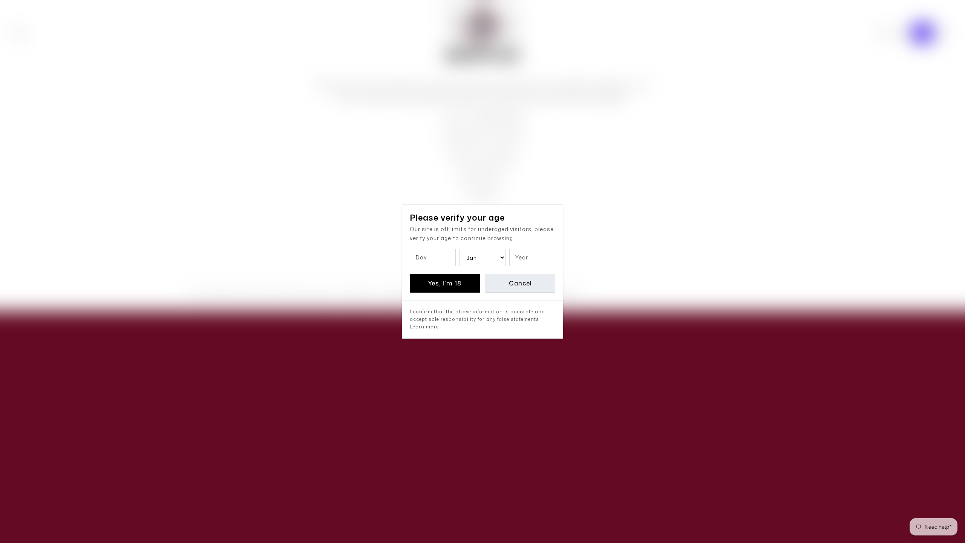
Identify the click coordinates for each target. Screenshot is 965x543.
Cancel (520, 283)
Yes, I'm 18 (444, 283)
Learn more (424, 327)
